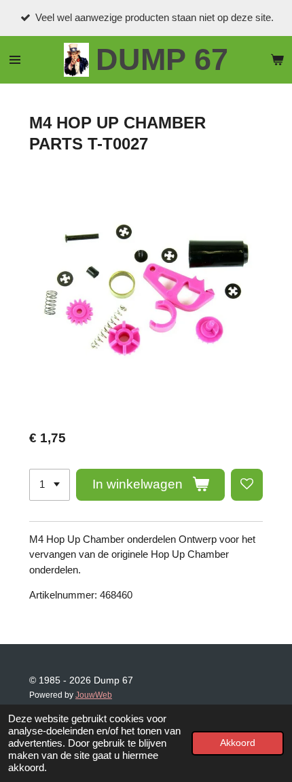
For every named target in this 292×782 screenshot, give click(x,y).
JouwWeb (93, 694)
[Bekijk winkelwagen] (277, 60)
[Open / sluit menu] (15, 60)
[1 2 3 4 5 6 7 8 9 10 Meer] (49, 485)
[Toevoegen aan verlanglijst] (247, 485)
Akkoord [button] (237, 743)
